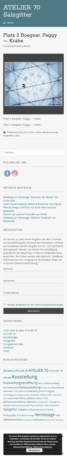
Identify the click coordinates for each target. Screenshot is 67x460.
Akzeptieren (34, 450)
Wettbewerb (39, 419)
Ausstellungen (10, 337)
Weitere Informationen (42, 447)
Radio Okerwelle (52, 405)
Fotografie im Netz (13, 344)
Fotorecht (8, 347)
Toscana (21, 415)
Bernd (27, 46)
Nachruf (15, 405)
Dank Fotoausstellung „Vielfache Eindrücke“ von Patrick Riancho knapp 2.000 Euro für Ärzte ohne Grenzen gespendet (32, 207)
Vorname (8, 268)
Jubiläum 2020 (42, 398)
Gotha (26, 395)
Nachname (9, 280)
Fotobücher (46, 388)
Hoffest (43, 395)
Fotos (6, 351)
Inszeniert (57, 395)
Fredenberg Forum (36, 391)
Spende (43, 410)
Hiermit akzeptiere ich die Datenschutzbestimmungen (35, 304)
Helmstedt (34, 395)
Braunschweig (52, 383)
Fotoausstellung (30, 387)
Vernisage (30, 415)
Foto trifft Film (20, 391)
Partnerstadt (25, 405)
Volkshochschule (12, 419)
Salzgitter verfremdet (28, 409)
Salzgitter (10, 409)
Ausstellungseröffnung (20, 383)
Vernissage (45, 414)
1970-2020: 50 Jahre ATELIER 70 (20, 330)
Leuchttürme (42, 402)
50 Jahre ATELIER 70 (15, 371)
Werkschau (27, 420)
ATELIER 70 (9, 333)
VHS (57, 415)
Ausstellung (24, 376)
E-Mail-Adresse (11, 292)
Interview (7, 398)
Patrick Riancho (37, 405)
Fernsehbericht (10, 387)
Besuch (41, 383)
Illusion (49, 395)
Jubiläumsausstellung (14, 401)
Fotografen (9, 340)
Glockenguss (18, 395)
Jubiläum (31, 398)
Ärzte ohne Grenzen (54, 420)
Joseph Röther (19, 398)
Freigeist (50, 391)
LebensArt (31, 401)
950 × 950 (35, 132)
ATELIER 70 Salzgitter (21, 11)
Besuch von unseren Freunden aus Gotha (25, 214)
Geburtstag (8, 395)
